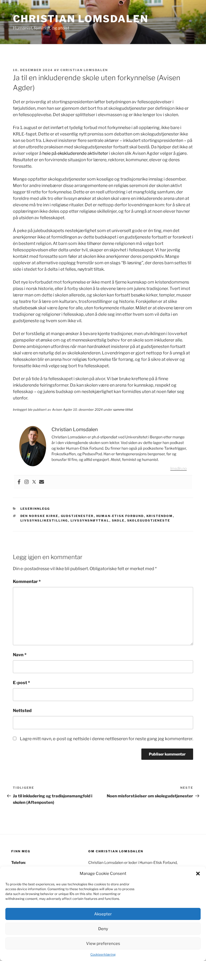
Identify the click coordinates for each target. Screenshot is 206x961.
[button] (198, 873)
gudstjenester (77, 516)
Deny (103, 928)
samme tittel (123, 410)
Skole (118, 520)
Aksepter (103, 914)
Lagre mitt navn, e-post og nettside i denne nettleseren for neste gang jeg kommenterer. (106, 738)
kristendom (159, 516)
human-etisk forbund (120, 516)
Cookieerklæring (103, 954)
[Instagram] (26, 482)
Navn (20, 654)
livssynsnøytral (90, 520)
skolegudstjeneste (148, 520)
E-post (21, 682)
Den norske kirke (39, 516)
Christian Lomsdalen (80, 19)
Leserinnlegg (35, 509)
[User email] (41, 482)
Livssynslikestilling (44, 520)
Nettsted (22, 710)
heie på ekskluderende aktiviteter (75, 153)
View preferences (103, 943)
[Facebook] (19, 482)
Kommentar (27, 581)
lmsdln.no (178, 468)
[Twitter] (34, 482)
